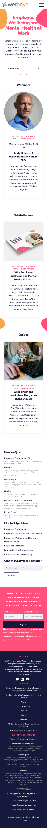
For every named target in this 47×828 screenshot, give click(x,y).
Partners (23, 711)
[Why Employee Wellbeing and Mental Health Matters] (23, 259)
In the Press (21, 514)
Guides (21, 493)
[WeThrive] (15, 4)
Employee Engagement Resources (23, 739)
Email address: (31, 612)
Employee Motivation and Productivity (23, 533)
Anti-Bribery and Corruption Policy (23, 731)
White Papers (23, 483)
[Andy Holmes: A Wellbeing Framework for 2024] (23, 129)
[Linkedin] (22, 680)
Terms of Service (18, 805)
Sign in (23, 715)
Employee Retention (14, 545)
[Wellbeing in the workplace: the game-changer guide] (23, 378)
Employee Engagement (15, 529)
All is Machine (28, 809)
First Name (9, 612)
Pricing (23, 702)
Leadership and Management (18, 550)
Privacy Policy (30, 805)
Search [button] (11, 575)
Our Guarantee (23, 707)
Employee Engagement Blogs (23, 460)
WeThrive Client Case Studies (21, 504)
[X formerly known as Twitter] (17, 680)
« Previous (13, 69)
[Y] (28, 680)
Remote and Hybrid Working (18, 554)
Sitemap (23, 719)
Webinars (23, 471)
